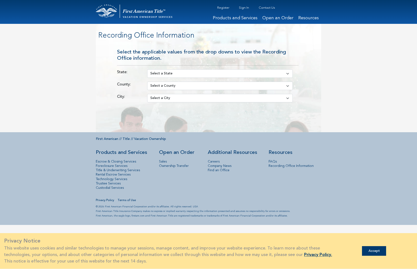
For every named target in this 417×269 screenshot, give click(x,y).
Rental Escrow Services (113, 174)
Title (126, 139)
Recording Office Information (291, 166)
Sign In (244, 7)
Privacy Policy (105, 200)
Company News (219, 166)
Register (223, 7)
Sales (163, 161)
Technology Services (111, 179)
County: (124, 84)
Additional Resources (232, 152)
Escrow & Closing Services (116, 161)
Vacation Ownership (150, 139)
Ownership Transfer (174, 166)
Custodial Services (110, 188)
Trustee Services (108, 183)
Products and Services (235, 18)
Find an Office (218, 170)
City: (121, 97)
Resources (308, 18)
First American (107, 139)
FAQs (273, 161)
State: (122, 72)
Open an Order (277, 18)
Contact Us (267, 7)
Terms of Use (127, 200)
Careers (214, 161)
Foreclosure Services (111, 166)
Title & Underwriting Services (118, 170)
